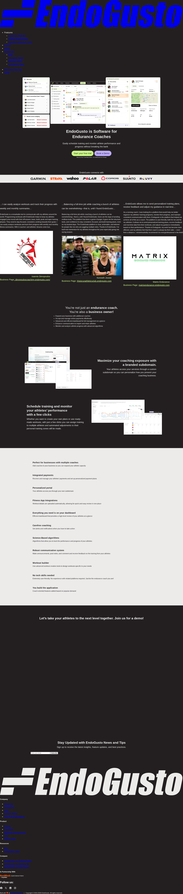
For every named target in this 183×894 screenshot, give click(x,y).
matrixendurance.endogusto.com (154, 285)
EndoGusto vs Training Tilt (16, 864)
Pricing (7, 826)
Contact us (9, 807)
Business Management (15, 832)
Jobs (6, 810)
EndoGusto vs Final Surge (16, 867)
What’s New (9, 839)
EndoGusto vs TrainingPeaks (17, 861)
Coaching (8, 829)
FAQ (6, 835)
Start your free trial (82, 153)
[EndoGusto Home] (91, 27)
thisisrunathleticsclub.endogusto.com (94, 281)
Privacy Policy (10, 813)
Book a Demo (102, 153)
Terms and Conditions (14, 816)
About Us (8, 804)
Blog (6, 848)
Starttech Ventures (16, 893)
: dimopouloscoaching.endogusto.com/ (32, 279)
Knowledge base (12, 851)
